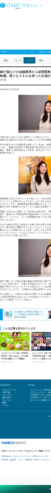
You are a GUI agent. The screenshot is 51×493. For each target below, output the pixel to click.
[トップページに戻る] (10, 6)
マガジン (32, 52)
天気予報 (6, 392)
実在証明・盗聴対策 (8, 460)
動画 (4, 402)
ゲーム (5, 405)
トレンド (18, 60)
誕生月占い (7, 397)
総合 (6, 60)
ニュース (6, 400)
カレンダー (7, 395)
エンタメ (24, 52)
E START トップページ (9, 52)
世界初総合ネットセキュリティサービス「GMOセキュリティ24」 (25, 456)
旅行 (41, 60)
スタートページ (9, 390)
